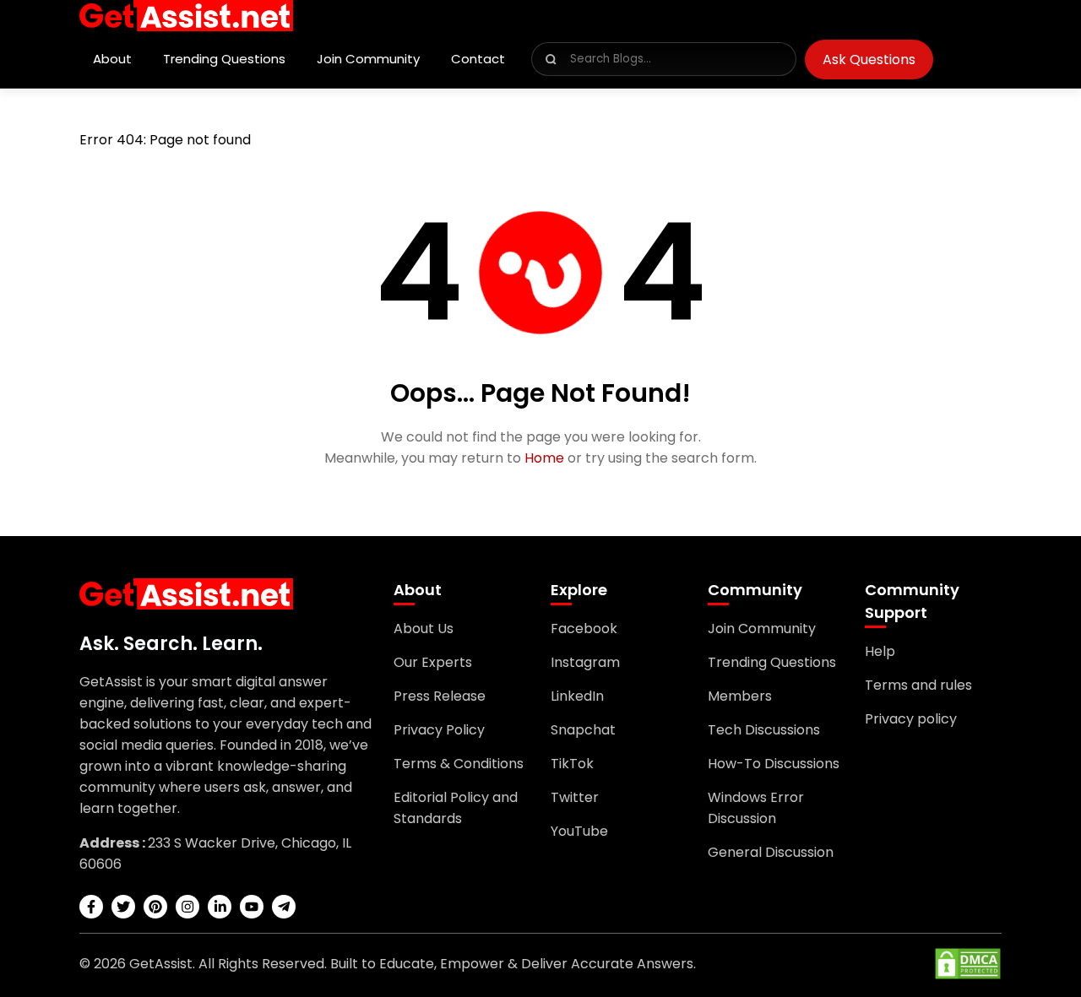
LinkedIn (577, 696)
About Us (424, 628)
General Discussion (771, 852)
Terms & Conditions (459, 763)
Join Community (368, 59)
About (112, 59)
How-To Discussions (773, 763)
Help (880, 651)
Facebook (584, 628)
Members (740, 696)
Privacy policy (911, 719)
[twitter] (123, 906)
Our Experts (433, 662)
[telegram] (284, 906)
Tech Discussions (764, 730)
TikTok (572, 763)
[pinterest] (155, 906)
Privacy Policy (439, 730)
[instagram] (187, 906)
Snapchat (583, 730)
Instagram (585, 662)
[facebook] (91, 906)
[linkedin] (219, 906)
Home (544, 458)
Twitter (575, 797)
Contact (478, 59)
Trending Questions (224, 59)
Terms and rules (918, 685)
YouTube (579, 831)
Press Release (440, 696)
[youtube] (251, 906)
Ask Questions (869, 59)
